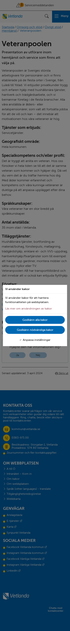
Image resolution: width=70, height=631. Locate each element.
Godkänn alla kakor (35, 319)
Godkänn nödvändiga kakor (35, 330)
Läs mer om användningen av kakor (28, 308)
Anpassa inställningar (36, 340)
